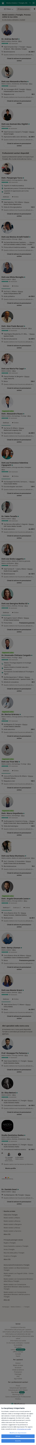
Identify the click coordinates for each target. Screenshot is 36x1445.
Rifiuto (18, 1436)
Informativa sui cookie (24, 1429)
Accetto (18, 1441)
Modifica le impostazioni (18, 1433)
